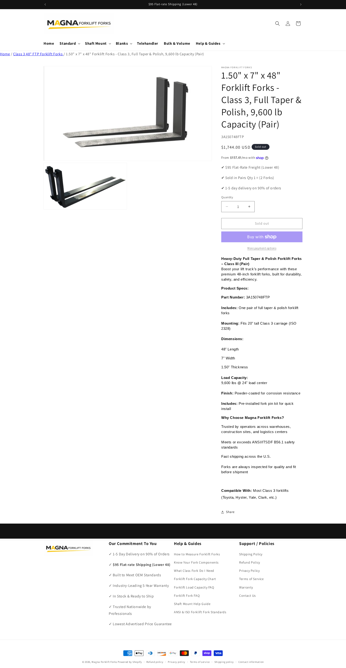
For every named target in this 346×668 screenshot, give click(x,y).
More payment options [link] (261, 248)
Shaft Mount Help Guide (192, 604)
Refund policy (154, 661)
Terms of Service (251, 579)
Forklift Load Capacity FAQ (194, 587)
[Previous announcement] (45, 4)
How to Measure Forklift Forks (197, 554)
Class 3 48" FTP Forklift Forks (38, 54)
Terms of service (200, 661)
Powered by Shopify (130, 662)
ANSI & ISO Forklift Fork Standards (200, 612)
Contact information (251, 661)
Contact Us (247, 595)
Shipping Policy (250, 554)
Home (5, 54)
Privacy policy (176, 661)
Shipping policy (224, 661)
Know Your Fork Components (196, 562)
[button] (69, 43)
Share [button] (230, 512)
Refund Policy (249, 562)
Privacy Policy (249, 571)
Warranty (246, 587)
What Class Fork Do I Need (194, 571)
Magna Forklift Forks (104, 662)
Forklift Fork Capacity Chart (195, 579)
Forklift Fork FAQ (187, 595)
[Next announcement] (301, 4)
